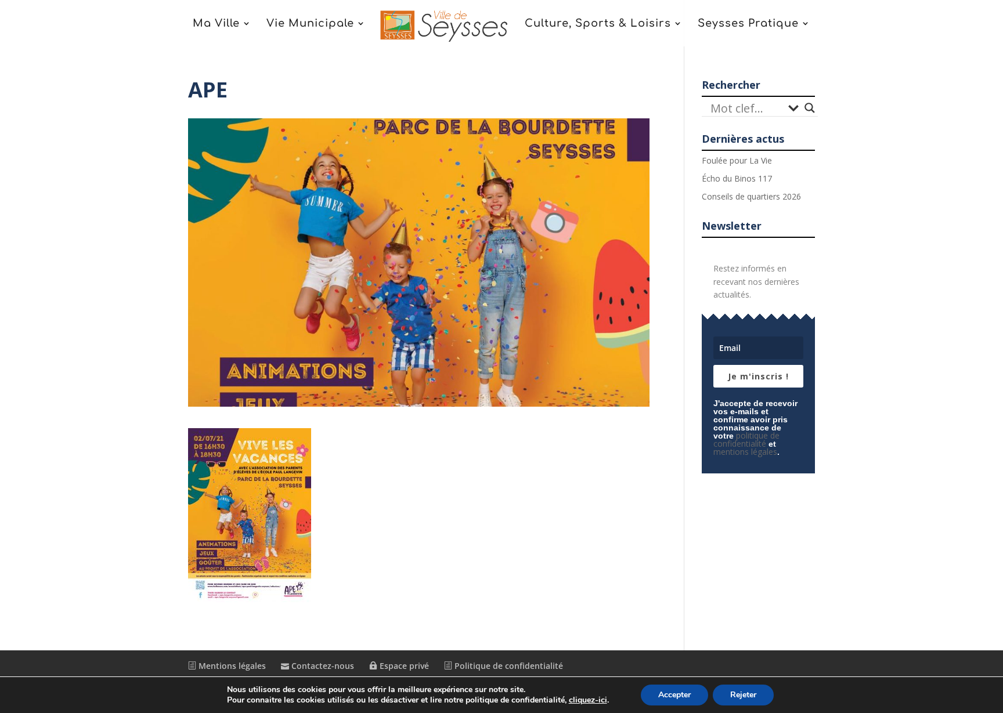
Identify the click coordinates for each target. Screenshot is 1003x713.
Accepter (674, 694)
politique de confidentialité (746, 439)
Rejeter (743, 694)
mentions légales (745, 451)
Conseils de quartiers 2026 (751, 196)
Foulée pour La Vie (737, 160)
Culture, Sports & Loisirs (598, 24)
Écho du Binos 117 (737, 178)
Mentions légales (231, 665)
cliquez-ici (588, 700)
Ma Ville (216, 24)
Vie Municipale (310, 24)
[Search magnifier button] (810, 108)
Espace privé (403, 665)
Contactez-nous (321, 665)
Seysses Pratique (748, 24)
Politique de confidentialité (507, 665)
